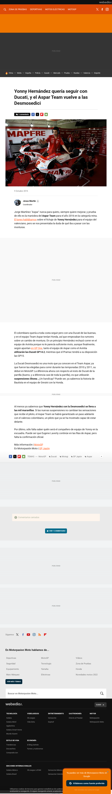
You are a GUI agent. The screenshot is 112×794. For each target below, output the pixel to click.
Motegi (65, 456)
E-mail (46, 114)
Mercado (56, 73)
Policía (37, 73)
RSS (39, 634)
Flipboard (41, 114)
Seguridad (10, 663)
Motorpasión (94, 718)
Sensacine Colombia (56, 774)
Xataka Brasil (11, 774)
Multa (19, 73)
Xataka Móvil (11, 722)
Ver (57, 531)
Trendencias (11, 745)
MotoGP (72, 9)
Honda (79, 669)
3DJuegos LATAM (34, 770)
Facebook (102, 9)
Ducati (54, 456)
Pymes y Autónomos (35, 749)
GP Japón (44, 448)
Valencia (86, 73)
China (11, 73)
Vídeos (79, 658)
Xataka (9, 718)
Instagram (107, 9)
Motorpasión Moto (97, 722)
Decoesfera (10, 749)
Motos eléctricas (55, 9)
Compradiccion (12, 753)
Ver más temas (14, 682)
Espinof (51, 722)
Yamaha (44, 669)
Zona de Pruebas (18, 9)
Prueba (67, 73)
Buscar (101, 693)
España (28, 73)
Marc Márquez (12, 674)
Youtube (28, 634)
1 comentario (23, 114)
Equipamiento (12, 669)
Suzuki (46, 73)
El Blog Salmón (33, 745)
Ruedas (76, 73)
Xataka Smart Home (14, 730)
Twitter (97, 9)
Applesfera (10, 726)
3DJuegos (31, 718)
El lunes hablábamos (25, 219)
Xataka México (12, 770)
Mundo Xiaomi (11, 734)
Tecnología (46, 663)
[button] (30, 201)
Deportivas (36, 9)
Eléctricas (45, 674)
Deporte (97, 73)
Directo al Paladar (75, 718)
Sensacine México (55, 770)
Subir (98, 705)
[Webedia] (105, 2)
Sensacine (52, 718)
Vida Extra (31, 722)
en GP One (36, 348)
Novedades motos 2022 (87, 674)
